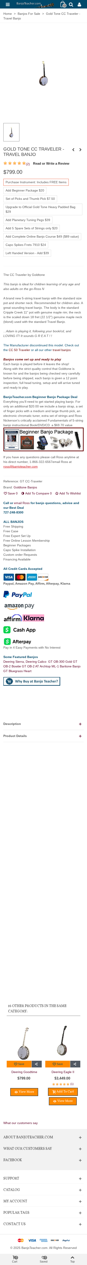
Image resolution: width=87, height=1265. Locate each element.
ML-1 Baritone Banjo (66, 666)
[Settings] (79, 4)
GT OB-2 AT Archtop (37, 666)
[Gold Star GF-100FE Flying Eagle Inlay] (80, 149)
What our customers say (20, 1123)
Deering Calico (37, 661)
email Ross (22, 503)
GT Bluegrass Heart (17, 671)
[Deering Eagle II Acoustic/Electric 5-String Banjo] (62, 1040)
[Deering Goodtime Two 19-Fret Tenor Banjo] (24, 1040)
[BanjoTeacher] (35, 4)
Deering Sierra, (14, 661)
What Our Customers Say (27, 1148)
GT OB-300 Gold (60, 661)
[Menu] (7, 4)
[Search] (71, 4)
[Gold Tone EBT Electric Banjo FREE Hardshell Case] (73, 149)
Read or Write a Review (51, 163)
